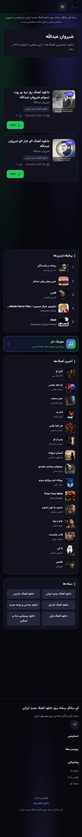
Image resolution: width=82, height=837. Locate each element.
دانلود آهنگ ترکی (58, 616)
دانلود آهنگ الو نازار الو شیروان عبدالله (28, 144)
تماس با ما (73, 777)
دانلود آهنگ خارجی (23, 594)
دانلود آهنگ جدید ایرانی (36, 109)
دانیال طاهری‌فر (41, 803)
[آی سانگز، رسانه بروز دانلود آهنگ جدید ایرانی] (75, 7)
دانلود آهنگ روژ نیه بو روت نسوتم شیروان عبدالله (31, 95)
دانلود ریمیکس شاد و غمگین (23, 618)
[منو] (62, 6)
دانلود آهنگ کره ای (58, 605)
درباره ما (74, 771)
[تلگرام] (75, 724)
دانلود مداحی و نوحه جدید (23, 605)
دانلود (13, 125)
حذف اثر (74, 784)
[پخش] (64, 101)
